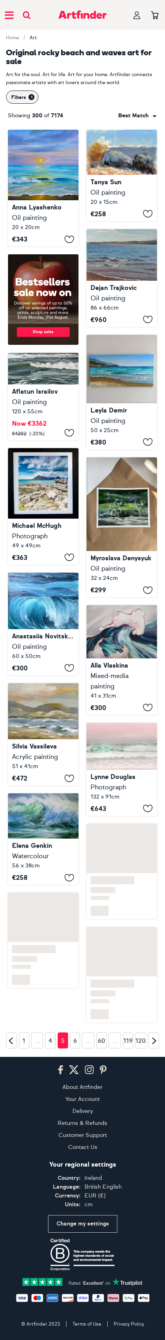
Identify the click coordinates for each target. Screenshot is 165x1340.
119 (128, 1040)
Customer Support (82, 1135)
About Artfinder (82, 1087)
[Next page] (153, 1040)
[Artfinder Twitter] (74, 1070)
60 (101, 1040)
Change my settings (82, 1223)
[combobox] (137, 116)
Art (33, 37)
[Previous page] (11, 1040)
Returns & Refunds (82, 1123)
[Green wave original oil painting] (122, 527)
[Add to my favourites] (69, 239)
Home (12, 37)
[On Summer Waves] (122, 769)
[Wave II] (122, 659)
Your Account (82, 1099)
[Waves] (122, 278)
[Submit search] (26, 15)
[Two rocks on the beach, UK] (122, 175)
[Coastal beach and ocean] (122, 392)
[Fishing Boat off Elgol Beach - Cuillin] (43, 506)
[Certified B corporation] (82, 1255)
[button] (137, 116)
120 (140, 1040)
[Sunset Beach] (43, 188)
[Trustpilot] (82, 1281)
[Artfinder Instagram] (89, 1070)
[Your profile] (137, 15)
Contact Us (82, 1147)
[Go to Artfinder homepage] (82, 15)
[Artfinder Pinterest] (103, 1070)
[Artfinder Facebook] (60, 1070)
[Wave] (43, 624)
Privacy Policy (129, 1324)
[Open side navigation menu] (9, 15)
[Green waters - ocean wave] (43, 396)
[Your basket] (154, 15)
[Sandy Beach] (43, 734)
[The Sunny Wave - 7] (43, 839)
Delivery (82, 1111)
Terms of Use (86, 1324)
